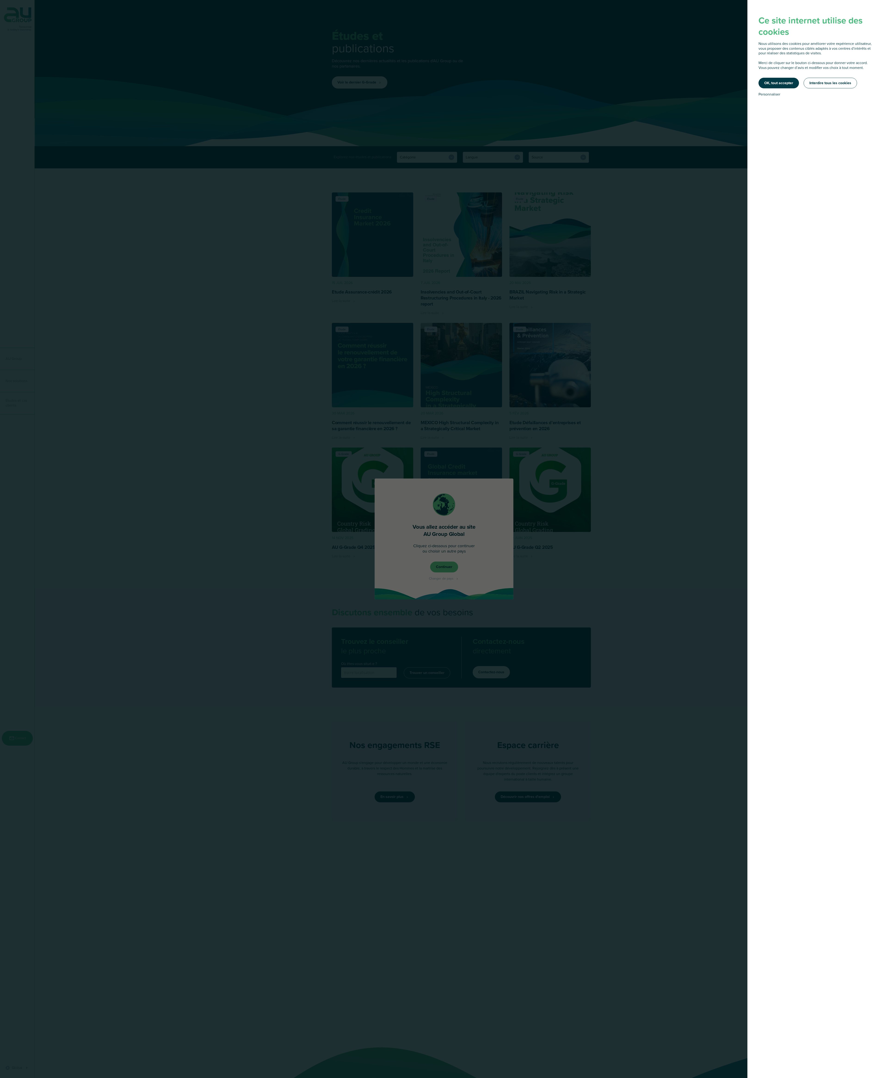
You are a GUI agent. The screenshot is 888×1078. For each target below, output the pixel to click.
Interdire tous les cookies (830, 83)
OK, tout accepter (778, 83)
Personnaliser (769, 94)
